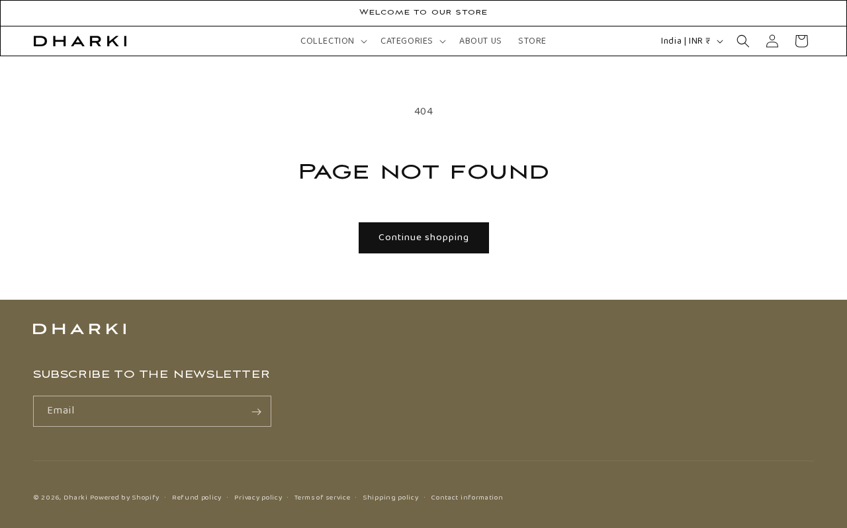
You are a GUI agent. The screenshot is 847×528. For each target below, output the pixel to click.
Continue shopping (424, 237)
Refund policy (197, 497)
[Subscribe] (256, 411)
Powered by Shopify (125, 498)
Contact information (467, 497)
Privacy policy (258, 497)
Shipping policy (391, 497)
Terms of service (322, 497)
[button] (332, 41)
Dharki (76, 498)
